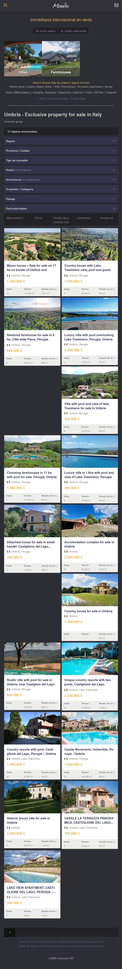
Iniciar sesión (46, 31)
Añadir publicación (73, 31)
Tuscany (23, 941)
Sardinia (92, 945)
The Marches (43, 941)
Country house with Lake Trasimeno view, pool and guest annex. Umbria (87, 269)
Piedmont (79, 941)
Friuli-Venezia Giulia (55, 945)
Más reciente (14, 218)
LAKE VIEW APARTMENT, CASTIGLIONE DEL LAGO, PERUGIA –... (31, 889)
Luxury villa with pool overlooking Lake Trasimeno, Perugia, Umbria (89, 337)
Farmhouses (61, 72)
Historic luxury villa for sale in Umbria (28, 820)
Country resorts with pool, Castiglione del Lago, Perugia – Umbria (31, 751)
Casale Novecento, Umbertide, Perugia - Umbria (89, 751)
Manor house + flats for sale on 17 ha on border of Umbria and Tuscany (31, 269)
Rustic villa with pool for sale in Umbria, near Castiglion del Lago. (31, 682)
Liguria (101, 945)
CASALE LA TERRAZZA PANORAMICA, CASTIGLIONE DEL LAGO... (89, 820)
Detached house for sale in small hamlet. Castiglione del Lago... (30, 544)
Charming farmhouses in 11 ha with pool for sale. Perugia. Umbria (32, 474)
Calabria (99, 941)
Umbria (31, 941)
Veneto (41, 945)
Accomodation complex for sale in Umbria (89, 544)
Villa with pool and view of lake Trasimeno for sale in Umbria (86, 405)
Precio (38, 218)
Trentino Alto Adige (27, 945)
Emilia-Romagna (57, 941)
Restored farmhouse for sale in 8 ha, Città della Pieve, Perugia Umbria (30, 339)
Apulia (70, 941)
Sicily (84, 945)
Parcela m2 (106, 218)
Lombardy (89, 941)
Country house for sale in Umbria (88, 611)
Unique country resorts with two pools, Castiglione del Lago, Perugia (87, 684)
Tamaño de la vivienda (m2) (61, 220)
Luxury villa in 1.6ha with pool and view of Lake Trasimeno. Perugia (89, 474)
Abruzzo (69, 945)
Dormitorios (83, 218)
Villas (23, 72)
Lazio (77, 945)
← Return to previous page (52, 98)
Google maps (78, 98)
